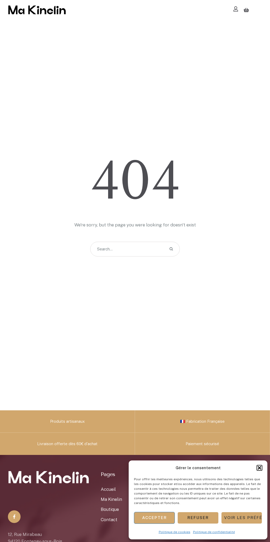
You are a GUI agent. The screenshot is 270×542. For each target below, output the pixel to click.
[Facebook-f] (14, 516)
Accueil (108, 489)
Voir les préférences (243, 517)
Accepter (154, 517)
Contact (109, 519)
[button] (259, 467)
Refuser (198, 517)
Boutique (110, 509)
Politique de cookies (174, 532)
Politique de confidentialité (214, 532)
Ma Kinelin (111, 499)
